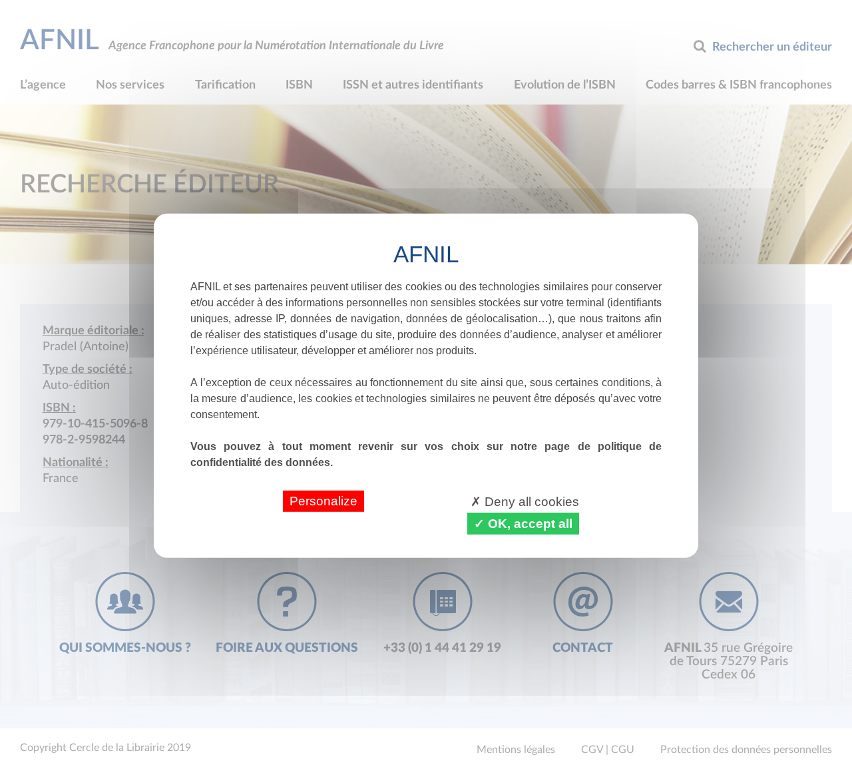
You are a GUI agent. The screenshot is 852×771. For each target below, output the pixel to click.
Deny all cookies (530, 501)
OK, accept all (528, 523)
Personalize (323, 500)
